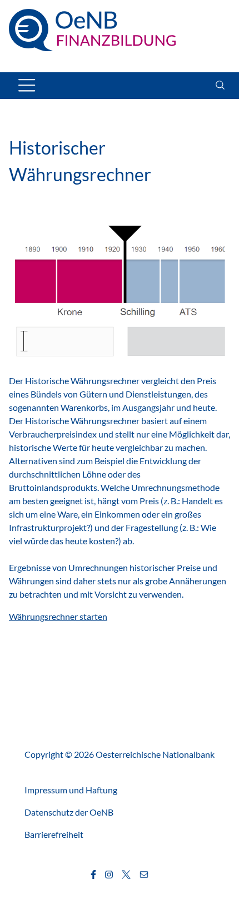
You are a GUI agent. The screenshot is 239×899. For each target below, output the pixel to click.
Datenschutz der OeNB (68, 812)
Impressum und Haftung (70, 789)
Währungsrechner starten (58, 616)
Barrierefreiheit (53, 834)
